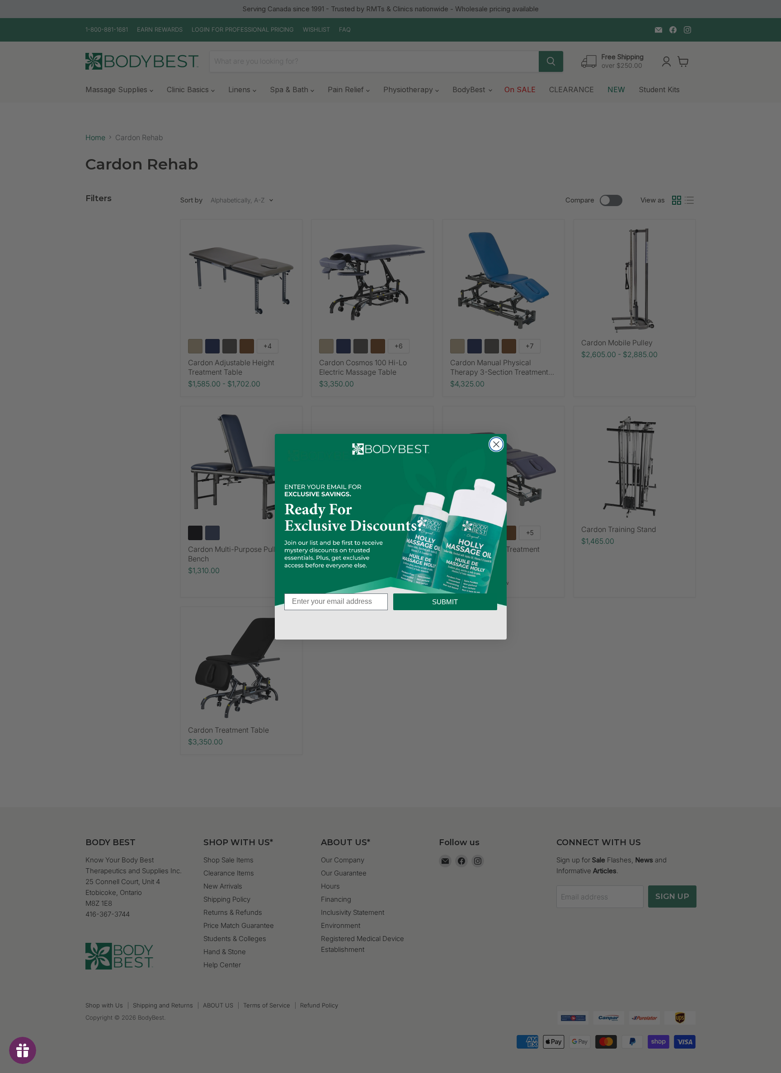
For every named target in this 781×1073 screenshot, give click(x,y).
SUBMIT (445, 602)
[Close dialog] (496, 444)
